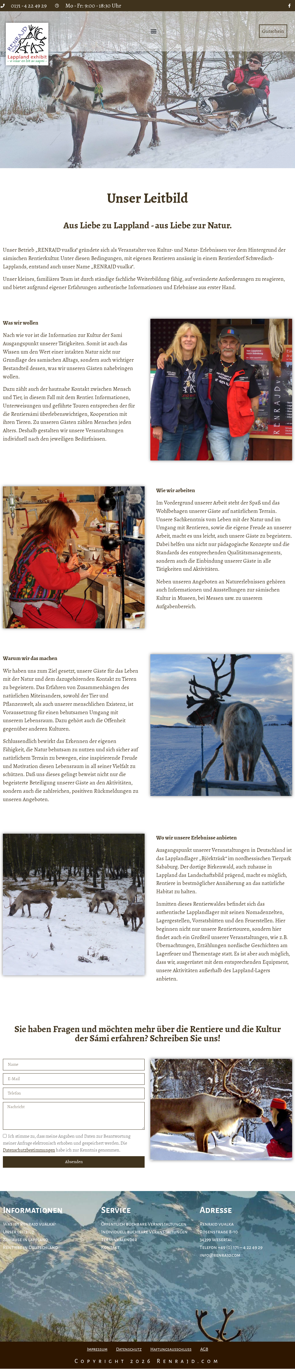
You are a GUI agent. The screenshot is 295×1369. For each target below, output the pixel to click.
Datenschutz (129, 1349)
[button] (153, 31)
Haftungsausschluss (171, 1349)
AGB (204, 1349)
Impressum (97, 1349)
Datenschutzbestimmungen (29, 1150)
